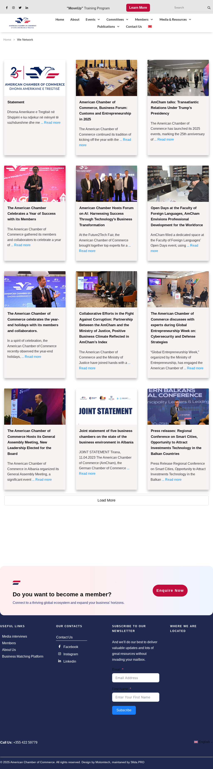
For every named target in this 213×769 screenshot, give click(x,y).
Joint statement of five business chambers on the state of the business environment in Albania (106, 436)
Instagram (70, 654)
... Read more (51, 122)
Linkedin (69, 661)
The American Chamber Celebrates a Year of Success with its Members (31, 213)
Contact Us (64, 637)
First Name (120, 689)
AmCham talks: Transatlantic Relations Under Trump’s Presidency (175, 108)
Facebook (70, 647)
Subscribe (123, 710)
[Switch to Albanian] (150, 26)
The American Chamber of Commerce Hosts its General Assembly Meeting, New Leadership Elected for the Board (31, 442)
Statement (15, 102)
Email (116, 669)
